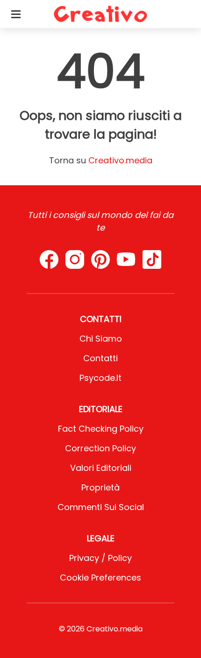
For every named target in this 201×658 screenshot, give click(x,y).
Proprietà (100, 487)
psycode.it (100, 378)
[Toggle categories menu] (15, 14)
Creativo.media (120, 160)
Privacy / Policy (100, 558)
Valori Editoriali (100, 468)
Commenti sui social (100, 507)
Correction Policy (100, 448)
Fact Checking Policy (101, 428)
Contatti (100, 358)
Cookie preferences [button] (100, 577)
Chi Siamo (100, 338)
